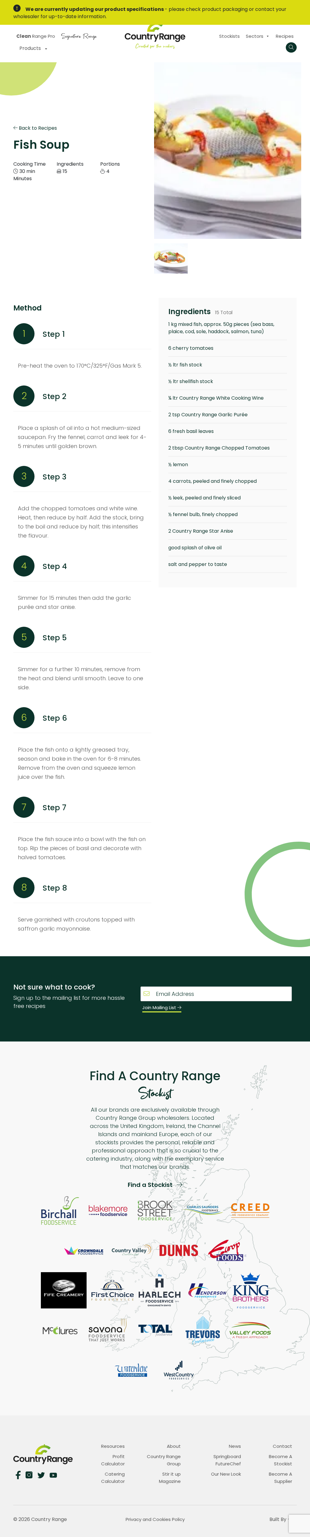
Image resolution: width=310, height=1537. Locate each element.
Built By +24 (283, 1519)
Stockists (229, 36)
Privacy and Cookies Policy (155, 1519)
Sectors (254, 36)
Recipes (285, 36)
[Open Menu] (291, 47)
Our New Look (226, 1474)
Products (30, 48)
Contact (282, 1446)
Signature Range (79, 35)
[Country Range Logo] (155, 34)
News (235, 1446)
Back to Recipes (37, 128)
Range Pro (35, 36)
